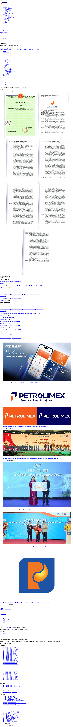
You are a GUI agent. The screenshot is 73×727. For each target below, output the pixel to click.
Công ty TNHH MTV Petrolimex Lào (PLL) (10, 685)
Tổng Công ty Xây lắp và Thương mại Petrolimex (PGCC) (13, 710)
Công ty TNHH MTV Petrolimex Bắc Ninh (10, 648)
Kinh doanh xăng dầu (8, 8)
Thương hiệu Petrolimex (35, 49)
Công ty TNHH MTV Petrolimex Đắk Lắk (10, 675)
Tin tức (4, 23)
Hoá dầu (6, 11)
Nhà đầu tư (4, 14)
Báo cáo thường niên (8, 16)
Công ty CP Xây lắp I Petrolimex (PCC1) (10, 715)
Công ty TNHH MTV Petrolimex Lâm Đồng (10, 661)
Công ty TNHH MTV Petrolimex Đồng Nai (10, 678)
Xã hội (6, 21)
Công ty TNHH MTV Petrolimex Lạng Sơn (10, 662)
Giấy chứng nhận (5, 84)
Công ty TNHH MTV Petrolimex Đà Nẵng (10, 677)
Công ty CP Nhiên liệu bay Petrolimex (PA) (10, 692)
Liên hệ (4, 30)
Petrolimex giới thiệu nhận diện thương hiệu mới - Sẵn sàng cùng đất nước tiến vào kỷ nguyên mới (24, 426)
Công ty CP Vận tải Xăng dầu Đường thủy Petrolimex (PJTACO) (14, 700)
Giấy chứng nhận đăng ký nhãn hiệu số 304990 (10, 281)
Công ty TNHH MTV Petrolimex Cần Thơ (10, 651)
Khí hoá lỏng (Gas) (8, 10)
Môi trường (7, 20)
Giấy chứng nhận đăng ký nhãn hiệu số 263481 (10, 338)
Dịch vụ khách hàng (6, 29)
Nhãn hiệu (4, 82)
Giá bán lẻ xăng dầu (3, 32)
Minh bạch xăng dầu (8, 69)
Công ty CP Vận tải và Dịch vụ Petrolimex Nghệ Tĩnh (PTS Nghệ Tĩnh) (15, 705)
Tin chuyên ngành (8, 70)
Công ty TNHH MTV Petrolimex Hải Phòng (10, 657)
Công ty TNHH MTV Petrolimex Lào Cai (10, 660)
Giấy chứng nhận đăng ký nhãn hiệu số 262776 (10, 329)
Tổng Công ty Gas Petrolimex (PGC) (9, 697)
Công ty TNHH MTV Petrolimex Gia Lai (10, 652)
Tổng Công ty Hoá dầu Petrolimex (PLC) (10, 696)
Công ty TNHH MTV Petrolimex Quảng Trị (10, 667)
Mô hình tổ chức (3, 49)
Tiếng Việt (4, 38)
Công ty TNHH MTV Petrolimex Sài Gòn (10, 668)
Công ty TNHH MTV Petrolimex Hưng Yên (10, 656)
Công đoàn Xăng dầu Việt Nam (8, 725)
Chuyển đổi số (28, 49)
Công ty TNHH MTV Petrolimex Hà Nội (10, 654)
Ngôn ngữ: (2, 631)
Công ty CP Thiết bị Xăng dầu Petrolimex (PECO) (11, 714)
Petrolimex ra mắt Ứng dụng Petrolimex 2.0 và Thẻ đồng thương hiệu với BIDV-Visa (21, 382)
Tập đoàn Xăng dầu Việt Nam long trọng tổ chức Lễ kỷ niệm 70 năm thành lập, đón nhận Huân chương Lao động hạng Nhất (30, 458)
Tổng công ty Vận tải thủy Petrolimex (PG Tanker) (11, 699)
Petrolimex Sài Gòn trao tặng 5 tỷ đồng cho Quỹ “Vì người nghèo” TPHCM (19, 509)
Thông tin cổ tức (7, 18)
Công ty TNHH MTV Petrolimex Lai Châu (10, 659)
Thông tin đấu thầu (8, 28)
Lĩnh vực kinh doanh (9, 49)
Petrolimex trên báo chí (9, 27)
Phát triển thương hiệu (4, 319)
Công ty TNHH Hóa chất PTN (8, 720)
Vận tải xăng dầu (7, 9)
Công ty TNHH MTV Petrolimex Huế (9, 653)
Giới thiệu (4, 6)
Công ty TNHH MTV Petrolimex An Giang (10, 647)
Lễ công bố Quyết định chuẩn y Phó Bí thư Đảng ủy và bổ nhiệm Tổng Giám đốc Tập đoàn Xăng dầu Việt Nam (27, 546)
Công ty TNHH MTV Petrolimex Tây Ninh (10, 673)
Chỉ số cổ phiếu (15, 49)
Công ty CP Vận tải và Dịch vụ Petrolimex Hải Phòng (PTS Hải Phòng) (15, 703)
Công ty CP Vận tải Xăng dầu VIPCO (9, 701)
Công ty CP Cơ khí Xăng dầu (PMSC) (9, 713)
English (4, 39)
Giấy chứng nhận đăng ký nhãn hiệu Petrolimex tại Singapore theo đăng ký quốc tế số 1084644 (21, 289)
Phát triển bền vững (6, 19)
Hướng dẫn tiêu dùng (22, 49)
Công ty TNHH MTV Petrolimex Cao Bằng (10, 649)
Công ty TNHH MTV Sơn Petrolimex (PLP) (10, 719)
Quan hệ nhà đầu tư (8, 15)
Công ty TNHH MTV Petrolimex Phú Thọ (10, 665)
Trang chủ (4, 77)
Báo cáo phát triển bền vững (9, 17)
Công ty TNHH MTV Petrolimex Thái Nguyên (11, 671)
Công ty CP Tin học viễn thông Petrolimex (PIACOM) (12, 711)
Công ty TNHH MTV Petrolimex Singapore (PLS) (11, 686)
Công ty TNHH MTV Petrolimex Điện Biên (10, 676)
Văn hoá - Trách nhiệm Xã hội (10, 26)
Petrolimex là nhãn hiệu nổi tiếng (7, 317)
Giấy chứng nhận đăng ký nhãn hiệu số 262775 (10, 334)
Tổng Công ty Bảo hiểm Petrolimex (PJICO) (10, 698)
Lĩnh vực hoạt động (6, 7)
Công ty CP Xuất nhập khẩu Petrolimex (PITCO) (11, 717)
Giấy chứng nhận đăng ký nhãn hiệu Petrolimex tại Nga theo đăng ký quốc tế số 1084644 (20, 294)
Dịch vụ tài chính (8, 12)
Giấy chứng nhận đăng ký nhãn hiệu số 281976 (10, 325)
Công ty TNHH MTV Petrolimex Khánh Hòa (10, 658)
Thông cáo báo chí (8, 68)
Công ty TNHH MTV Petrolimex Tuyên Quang (11, 672)
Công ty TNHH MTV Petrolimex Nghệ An (10, 663)
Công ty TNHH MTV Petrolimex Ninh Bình (10, 664)
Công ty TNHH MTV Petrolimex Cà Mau (10, 650)
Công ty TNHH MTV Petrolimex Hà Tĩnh (10, 655)
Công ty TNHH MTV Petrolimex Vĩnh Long (10, 674)
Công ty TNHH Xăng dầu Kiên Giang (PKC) (10, 721)
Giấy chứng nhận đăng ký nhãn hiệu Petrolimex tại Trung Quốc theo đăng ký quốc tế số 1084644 (21, 285)
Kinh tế (6, 22)
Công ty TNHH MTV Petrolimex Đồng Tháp (10, 679)
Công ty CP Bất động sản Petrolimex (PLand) (10, 718)
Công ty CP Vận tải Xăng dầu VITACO (9, 702)
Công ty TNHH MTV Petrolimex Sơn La (10, 669)
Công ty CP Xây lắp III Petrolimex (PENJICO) (10, 716)
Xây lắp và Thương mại (9, 13)
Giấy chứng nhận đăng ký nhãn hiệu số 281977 (10, 298)
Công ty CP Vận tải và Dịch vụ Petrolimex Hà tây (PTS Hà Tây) (14, 709)
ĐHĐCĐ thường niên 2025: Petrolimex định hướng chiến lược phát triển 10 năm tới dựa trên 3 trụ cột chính (26, 602)
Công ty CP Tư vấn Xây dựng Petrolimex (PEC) (11, 712)
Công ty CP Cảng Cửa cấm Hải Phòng (9, 704)
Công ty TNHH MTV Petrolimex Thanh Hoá (10, 670)
